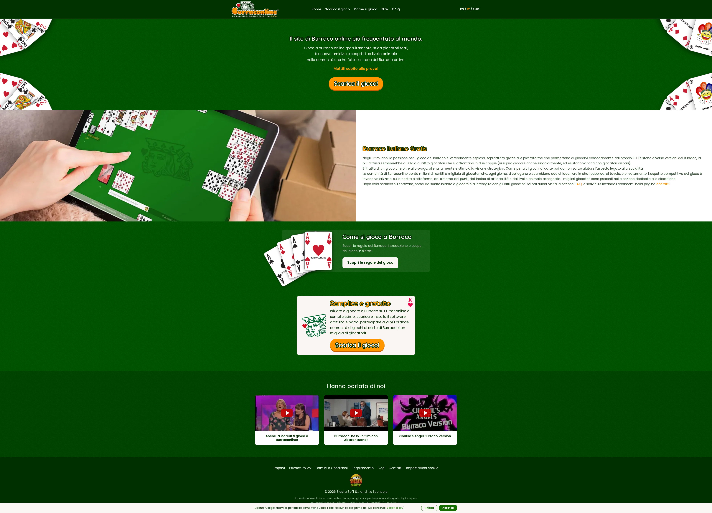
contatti (662, 184)
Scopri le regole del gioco (370, 262)
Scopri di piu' (395, 508)
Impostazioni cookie (422, 468)
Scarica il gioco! (356, 83)
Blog (381, 468)
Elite (384, 9)
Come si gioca (365, 9)
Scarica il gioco (337, 9)
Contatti (395, 468)
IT (468, 9)
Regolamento (363, 468)
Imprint (279, 468)
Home (316, 9)
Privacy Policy (300, 468)
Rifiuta (429, 508)
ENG (476, 9)
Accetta (448, 508)
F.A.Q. (396, 9)
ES (462, 9)
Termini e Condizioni (331, 468)
